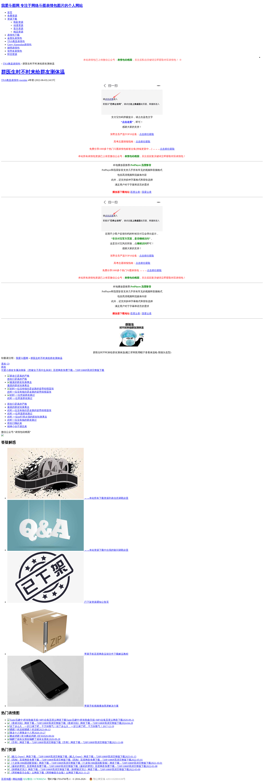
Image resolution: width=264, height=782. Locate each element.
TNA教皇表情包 (16, 41)
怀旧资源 (12, 54)
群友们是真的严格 (17, 404)
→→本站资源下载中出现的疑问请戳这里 (106, 550)
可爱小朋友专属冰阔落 (13, 370)
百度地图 (6, 779)
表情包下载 (13, 35)
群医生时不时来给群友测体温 (33, 72)
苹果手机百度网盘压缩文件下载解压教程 (106, 654)
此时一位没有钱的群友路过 (22, 420)
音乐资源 (18, 28)
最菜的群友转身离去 (18, 407)
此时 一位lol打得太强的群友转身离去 (27, 416)
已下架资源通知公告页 (96, 602)
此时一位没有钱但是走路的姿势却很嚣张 (29, 410)
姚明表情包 (13, 47)
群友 (3, 367)
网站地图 (17, 779)
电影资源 (18, 22)
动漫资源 (18, 25)
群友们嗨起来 (14, 423)
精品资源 (18, 31)
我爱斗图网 (22, 358)
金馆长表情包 (14, 38)
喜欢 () (5, 363)
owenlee (23, 80)
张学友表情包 (14, 51)
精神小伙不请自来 (17, 426)
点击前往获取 (146, 134)
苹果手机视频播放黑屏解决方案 (101, 706)
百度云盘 (135, 192)
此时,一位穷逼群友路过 (19, 413)
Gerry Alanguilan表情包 (19, 44)
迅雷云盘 (147, 192)
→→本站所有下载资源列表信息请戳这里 (106, 498)
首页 (9, 12)
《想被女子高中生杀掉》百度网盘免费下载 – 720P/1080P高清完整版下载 (65, 370)
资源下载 (12, 19)
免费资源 (12, 15)
